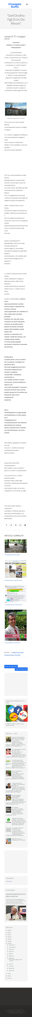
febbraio (11, 968)
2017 (9, 934)
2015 (9, 939)
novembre (11, 947)
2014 (9, 941)
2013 (9, 943)
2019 (9, 932)
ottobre (11, 949)
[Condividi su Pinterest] (16, 525)
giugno (11, 955)
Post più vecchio (21, 669)
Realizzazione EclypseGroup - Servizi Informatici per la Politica (16, 1012)
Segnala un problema (17, 818)
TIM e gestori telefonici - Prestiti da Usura (18, 828)
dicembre (11, 945)
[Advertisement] (15, 684)
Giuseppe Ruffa (14, 5)
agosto (11, 951)
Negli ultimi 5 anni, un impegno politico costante (18, 839)
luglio (10, 953)
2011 (9, 976)
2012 (9, 973)
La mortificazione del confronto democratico (18, 761)
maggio (11, 958)
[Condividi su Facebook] (6, 525)
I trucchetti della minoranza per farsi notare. (19, 750)
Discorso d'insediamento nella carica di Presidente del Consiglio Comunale (18, 738)
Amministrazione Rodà (18, 652)
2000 (9, 978)
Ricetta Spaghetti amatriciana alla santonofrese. (16, 796)
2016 (9, 936)
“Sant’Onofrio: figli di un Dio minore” (15, 960)
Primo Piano (17, 655)
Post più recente (11, 666)
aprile (10, 964)
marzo (10, 966)
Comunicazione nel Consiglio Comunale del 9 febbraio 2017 (18, 784)
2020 (9, 930)
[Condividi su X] (11, 525)
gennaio (11, 970)
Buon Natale (15, 807)
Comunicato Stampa (9, 655)
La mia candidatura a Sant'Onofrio (17, 771)
